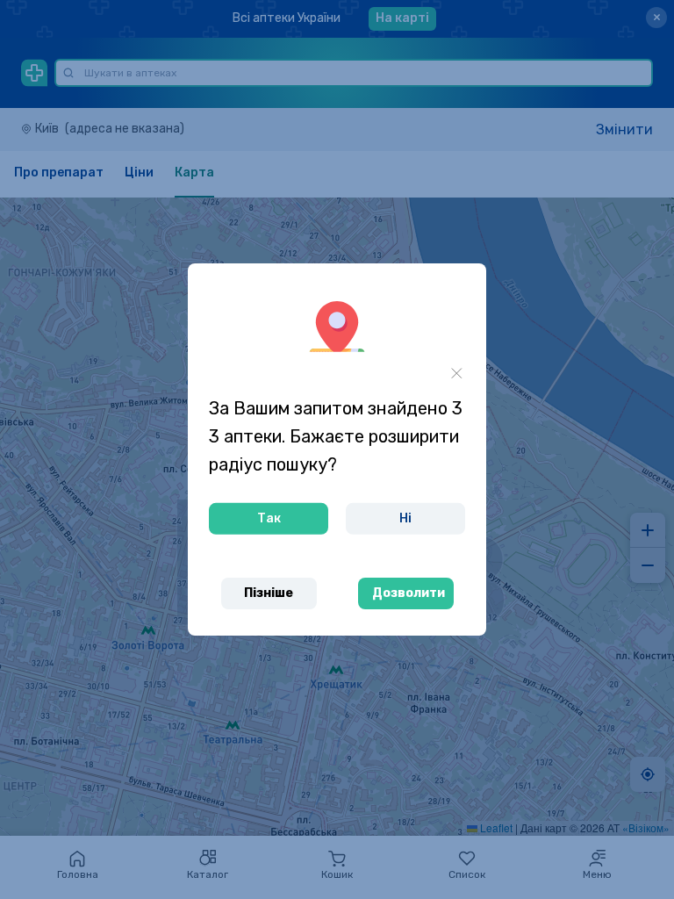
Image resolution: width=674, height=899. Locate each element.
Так (269, 518)
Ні (405, 518)
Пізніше (268, 593)
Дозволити (408, 593)
